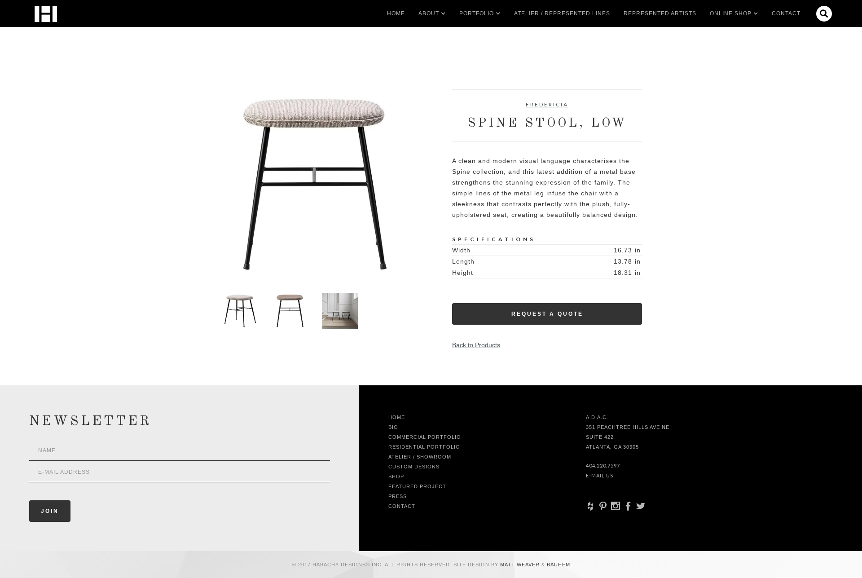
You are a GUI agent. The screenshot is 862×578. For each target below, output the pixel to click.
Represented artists (660, 13)
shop (396, 476)
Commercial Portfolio (424, 437)
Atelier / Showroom (419, 456)
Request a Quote (547, 314)
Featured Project (417, 486)
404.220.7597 (603, 465)
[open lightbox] (315, 184)
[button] (429, 13)
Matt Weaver (520, 564)
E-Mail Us (599, 475)
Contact (786, 13)
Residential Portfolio (424, 447)
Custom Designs (414, 466)
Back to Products (476, 345)
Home (396, 13)
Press (397, 496)
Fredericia (547, 104)
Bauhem (557, 564)
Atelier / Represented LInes (562, 13)
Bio (393, 427)
